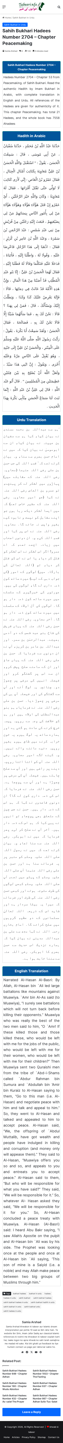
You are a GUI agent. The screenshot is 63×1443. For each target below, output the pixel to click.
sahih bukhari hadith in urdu (42, 1302)
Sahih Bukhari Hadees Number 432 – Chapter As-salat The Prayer (14, 1398)
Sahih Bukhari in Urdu (23, 17)
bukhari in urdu (35, 1293)
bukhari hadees (19, 1293)
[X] (31, 1352)
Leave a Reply (31, 1412)
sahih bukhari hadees (42, 1298)
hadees (48, 1293)
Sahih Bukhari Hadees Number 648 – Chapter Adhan (14, 1373)
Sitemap (42, 1437)
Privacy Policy (28, 1437)
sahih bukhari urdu (32, 1307)
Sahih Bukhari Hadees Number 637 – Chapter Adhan (45, 1386)
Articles (16, 1437)
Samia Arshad (11, 51)
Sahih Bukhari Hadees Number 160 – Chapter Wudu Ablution (14, 1386)
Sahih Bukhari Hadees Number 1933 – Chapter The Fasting (46, 1373)
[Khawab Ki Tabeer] (31, 6)
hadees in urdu (10, 1298)
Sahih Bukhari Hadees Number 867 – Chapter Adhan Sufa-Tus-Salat (45, 1398)
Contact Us (53, 1437)
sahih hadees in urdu (12, 1311)
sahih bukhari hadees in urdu (16, 1302)
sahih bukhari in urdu (12, 1307)
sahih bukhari (24, 1298)
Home (7, 17)
